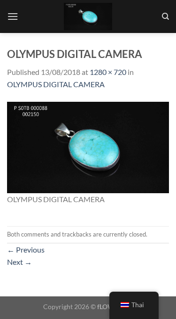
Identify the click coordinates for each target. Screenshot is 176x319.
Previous (26, 249)
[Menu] (12, 16)
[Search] (165, 16)
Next (19, 261)
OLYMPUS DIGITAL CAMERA (56, 84)
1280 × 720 (108, 71)
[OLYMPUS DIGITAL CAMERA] (88, 146)
